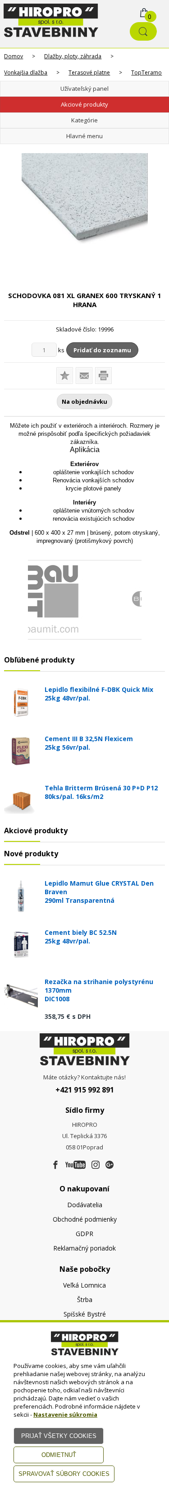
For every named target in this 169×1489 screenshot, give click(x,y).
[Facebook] (55, 1165)
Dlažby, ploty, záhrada (72, 56)
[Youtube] (75, 1165)
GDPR (84, 1233)
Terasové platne (89, 72)
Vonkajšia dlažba (25, 72)
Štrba (84, 1299)
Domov (13, 56)
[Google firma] (109, 1165)
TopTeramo (146, 72)
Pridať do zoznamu (102, 350)
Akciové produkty (84, 104)
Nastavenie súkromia (65, 1414)
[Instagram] (95, 1165)
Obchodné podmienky (85, 1219)
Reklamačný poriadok (84, 1248)
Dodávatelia (84, 1204)
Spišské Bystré (85, 1314)
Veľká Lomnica (84, 1285)
